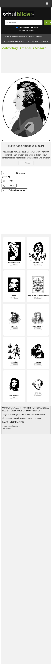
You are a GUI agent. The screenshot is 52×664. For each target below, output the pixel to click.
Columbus (14, 362)
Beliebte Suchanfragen (27, 30)
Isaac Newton (38, 326)
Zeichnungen (23, 27)
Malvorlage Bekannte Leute (20, 414)
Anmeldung (8, 41)
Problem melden (42, 41)
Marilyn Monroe (14, 262)
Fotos (35, 27)
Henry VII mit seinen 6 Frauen (38, 296)
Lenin (14, 296)
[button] (14, 190)
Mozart (30, 418)
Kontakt (31, 41)
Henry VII (14, 326)
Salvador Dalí (38, 262)
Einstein (38, 393)
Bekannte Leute (18, 36)
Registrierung (20, 41)
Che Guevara (14, 395)
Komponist (38, 418)
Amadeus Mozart (34, 36)
